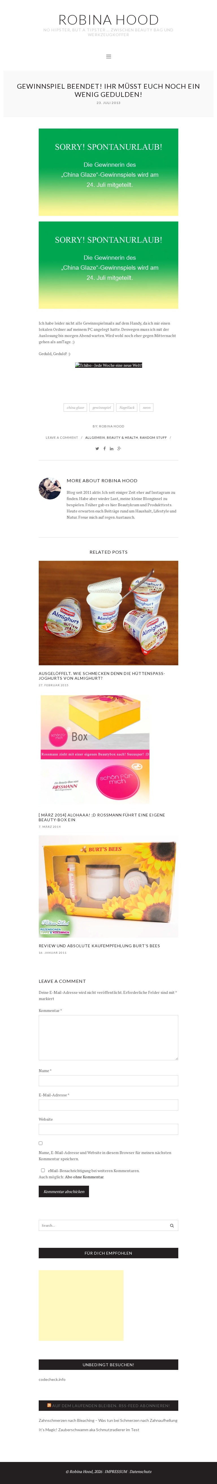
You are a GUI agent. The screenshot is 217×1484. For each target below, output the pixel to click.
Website (46, 1119)
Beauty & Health (122, 437)
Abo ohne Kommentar (84, 1176)
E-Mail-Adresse (54, 1095)
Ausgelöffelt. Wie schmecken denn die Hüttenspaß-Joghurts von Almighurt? (102, 676)
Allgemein (95, 437)
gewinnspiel (101, 407)
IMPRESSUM (116, 1471)
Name (45, 1070)
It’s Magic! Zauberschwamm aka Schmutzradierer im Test (89, 1429)
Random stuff (153, 437)
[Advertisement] (81, 1305)
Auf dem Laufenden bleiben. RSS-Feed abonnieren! (111, 1405)
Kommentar (50, 1010)
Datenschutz (140, 1471)
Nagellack (126, 407)
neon (146, 407)
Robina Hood (111, 426)
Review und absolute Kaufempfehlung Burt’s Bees (99, 945)
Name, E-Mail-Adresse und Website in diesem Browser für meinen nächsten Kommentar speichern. (105, 1155)
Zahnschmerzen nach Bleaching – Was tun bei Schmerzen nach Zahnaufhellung (108, 1420)
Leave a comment (62, 437)
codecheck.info (52, 1379)
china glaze (75, 407)
